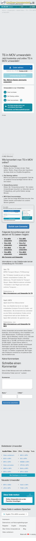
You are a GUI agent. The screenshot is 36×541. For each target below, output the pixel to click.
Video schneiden (8, 465)
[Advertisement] (18, 33)
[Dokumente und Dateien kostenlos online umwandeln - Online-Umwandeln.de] (16, 2)
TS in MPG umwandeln (8, 253)
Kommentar (6, 377)
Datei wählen (17, 67)
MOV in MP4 (7, 458)
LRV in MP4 (7, 488)
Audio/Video (7, 451)
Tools (32, 451)
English (14, 526)
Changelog (22, 526)
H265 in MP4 (24, 485)
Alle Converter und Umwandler (12, 257)
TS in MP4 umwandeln (8, 240)
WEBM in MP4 (24, 462)
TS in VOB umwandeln (8, 244)
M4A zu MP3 (24, 468)
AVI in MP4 (23, 458)
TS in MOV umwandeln (23, 253)
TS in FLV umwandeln (23, 244)
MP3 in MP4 (7, 462)
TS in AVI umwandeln (23, 249)
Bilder (15, 451)
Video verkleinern (8, 455)
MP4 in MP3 (7, 472)
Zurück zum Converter (18, 226)
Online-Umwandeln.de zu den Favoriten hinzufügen (16, 500)
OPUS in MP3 (24, 465)
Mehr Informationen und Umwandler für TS (18, 293)
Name (4, 393)
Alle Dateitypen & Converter (18, 475)
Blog (24, 529)
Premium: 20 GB (23, 71)
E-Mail (20, 393)
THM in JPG (24, 488)
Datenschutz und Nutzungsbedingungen (17, 109)
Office (20, 451)
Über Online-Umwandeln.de (11, 529)
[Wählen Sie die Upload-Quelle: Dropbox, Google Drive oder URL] (30, 67)
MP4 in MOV (24, 472)
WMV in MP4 (7, 468)
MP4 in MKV (7, 485)
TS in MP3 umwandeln (23, 240)
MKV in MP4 (24, 455)
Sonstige (26, 451)
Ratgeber (5, 526)
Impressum (6, 519)
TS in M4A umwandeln (8, 249)
